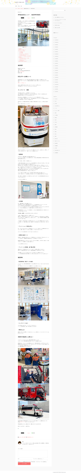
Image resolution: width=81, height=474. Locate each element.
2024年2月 (56, 49)
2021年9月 (56, 86)
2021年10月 (56, 84)
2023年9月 (56, 58)
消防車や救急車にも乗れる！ (22, 61)
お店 (55, 101)
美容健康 (56, 145)
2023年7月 (56, 63)
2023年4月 (56, 70)
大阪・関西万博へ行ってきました (59, 17)
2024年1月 (56, 51)
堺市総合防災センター (30, 437)
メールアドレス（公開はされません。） (38, 458)
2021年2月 (56, 91)
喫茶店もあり (21, 60)
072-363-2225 (22, 71)
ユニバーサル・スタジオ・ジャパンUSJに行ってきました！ (60, 20)
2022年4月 (56, 79)
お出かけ (20, 437)
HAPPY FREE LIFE (19, 2)
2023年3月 (56, 72)
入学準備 (56, 115)
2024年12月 (56, 42)
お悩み (56, 103)
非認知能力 (56, 152)
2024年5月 (56, 44)
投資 (55, 129)
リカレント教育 (57, 110)
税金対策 (56, 143)
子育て (23, 437)
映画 (55, 136)
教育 (24, 437)
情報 (55, 124)
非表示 (25, 47)
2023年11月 (56, 56)
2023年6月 (56, 65)
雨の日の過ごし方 (57, 150)
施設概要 (19, 48)
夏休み (56, 117)
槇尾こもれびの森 (57, 27)
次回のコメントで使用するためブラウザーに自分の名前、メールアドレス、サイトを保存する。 (32, 461)
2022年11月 (56, 77)
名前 (18, 458)
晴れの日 (56, 138)
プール (56, 108)
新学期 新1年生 (57, 25)
